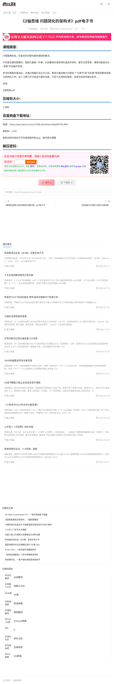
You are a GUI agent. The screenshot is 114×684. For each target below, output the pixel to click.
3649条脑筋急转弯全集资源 (18, 360)
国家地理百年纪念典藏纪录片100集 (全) (22, 544)
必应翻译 (18, 577)
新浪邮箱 (18, 603)
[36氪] (8, 593)
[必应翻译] (8, 576)
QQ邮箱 (18, 656)
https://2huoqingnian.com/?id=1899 (27, 192)
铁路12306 (19, 585)
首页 (14, 12)
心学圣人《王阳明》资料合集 (18, 426)
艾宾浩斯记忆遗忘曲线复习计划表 (21, 338)
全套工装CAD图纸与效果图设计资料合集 (22, 534)
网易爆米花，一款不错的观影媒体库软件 (22, 559)
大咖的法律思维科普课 (15, 316)
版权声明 (17, 680)
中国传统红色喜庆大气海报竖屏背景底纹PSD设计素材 (28, 524)
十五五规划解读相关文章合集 (18, 275)
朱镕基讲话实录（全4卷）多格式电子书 (24, 253)
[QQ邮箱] (8, 655)
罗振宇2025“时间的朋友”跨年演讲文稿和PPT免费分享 (31, 297)
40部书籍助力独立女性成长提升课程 (22, 382)
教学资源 (35, 12)
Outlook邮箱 (20, 621)
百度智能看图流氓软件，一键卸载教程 (21, 519)
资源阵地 (24, 12)
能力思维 (45, 12)
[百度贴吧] (8, 646)
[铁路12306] (8, 585)
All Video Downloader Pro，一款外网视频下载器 (26, 514)
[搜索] (108, 4)
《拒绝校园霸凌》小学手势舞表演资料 (21, 554)
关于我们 (7, 680)
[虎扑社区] (8, 637)
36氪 (16, 594)
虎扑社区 (18, 638)
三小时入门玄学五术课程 (15, 529)
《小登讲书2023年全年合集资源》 (21, 404)
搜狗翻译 (18, 612)
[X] (6, 628)
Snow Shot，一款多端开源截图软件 (20, 549)
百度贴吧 (18, 647)
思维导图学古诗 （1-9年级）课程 (20, 448)
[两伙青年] (9, 4)
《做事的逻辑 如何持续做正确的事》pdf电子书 (24, 205)
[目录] (101, 4)
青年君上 (34, 29)
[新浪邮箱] (8, 602)
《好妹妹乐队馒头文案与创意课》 (95, 205)
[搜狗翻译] (8, 611)
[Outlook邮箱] (8, 621)
